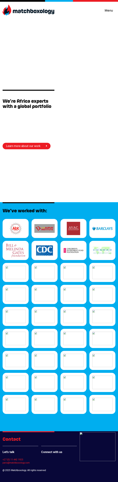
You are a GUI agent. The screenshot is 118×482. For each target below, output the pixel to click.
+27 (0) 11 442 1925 (13, 459)
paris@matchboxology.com (16, 462)
